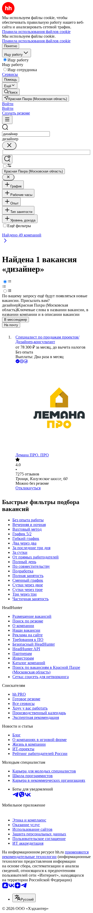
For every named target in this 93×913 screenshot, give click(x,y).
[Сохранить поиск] (7, 159)
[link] (11, 92)
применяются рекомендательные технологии (45, 854)
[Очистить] (9, 145)
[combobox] (26, 134)
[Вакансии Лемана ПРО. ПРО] (52, 408)
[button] (7, 104)
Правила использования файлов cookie (36, 41)
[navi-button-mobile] (7, 120)
